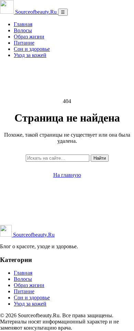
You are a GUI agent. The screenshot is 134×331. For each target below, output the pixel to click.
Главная (23, 24)
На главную (67, 175)
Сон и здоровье (32, 49)
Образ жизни (29, 36)
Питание (24, 43)
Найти (99, 158)
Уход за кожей (30, 55)
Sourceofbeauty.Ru (33, 235)
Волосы (23, 30)
